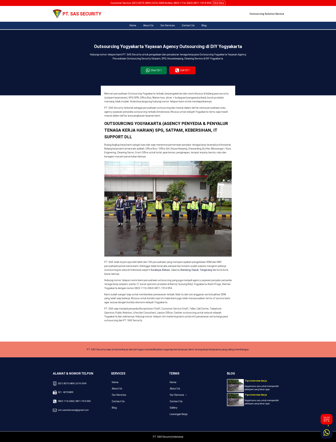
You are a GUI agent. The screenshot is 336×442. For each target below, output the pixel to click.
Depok (195, 269)
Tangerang (206, 269)
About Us (148, 25)
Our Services (167, 25)
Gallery (173, 407)
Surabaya (155, 269)
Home (133, 25)
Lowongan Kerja (178, 414)
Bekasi (166, 269)
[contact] (326, 432)
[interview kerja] (235, 385)
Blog (204, 25)
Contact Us (188, 25)
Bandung (186, 269)
